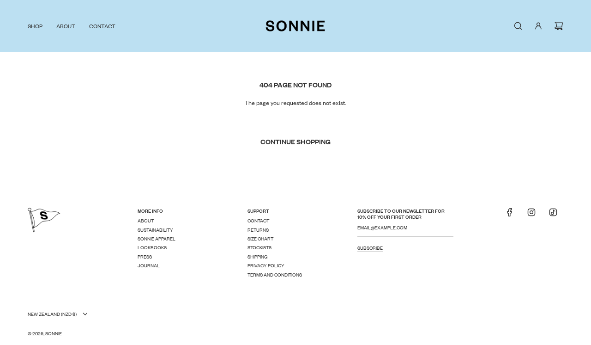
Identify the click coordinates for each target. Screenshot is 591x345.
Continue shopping (295, 141)
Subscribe (370, 248)
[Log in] (538, 26)
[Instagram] (531, 215)
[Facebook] (510, 215)
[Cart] (559, 26)
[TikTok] (553, 215)
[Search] (518, 26)
